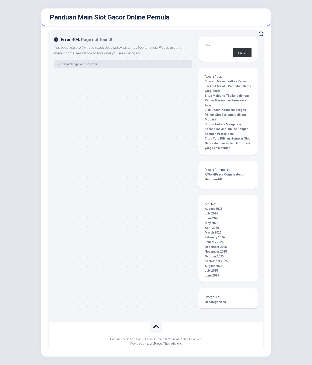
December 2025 (216, 247)
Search (209, 45)
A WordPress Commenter (223, 174)
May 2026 (211, 223)
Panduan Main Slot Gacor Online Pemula (109, 17)
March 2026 (213, 232)
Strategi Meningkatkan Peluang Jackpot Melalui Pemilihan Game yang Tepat (228, 86)
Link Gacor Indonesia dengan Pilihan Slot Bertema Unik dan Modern (226, 114)
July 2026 (211, 213)
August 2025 (213, 266)
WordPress (154, 343)
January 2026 (214, 242)
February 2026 (215, 237)
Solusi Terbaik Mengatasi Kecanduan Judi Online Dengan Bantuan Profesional (226, 129)
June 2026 (212, 218)
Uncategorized (215, 302)
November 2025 (216, 251)
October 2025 (214, 256)
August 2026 (213, 208)
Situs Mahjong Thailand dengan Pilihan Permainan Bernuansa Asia (227, 100)
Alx (179, 343)
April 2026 (212, 228)
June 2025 (212, 275)
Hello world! (213, 179)
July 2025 (211, 270)
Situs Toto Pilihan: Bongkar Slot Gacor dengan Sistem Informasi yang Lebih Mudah (227, 143)
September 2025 (216, 261)
